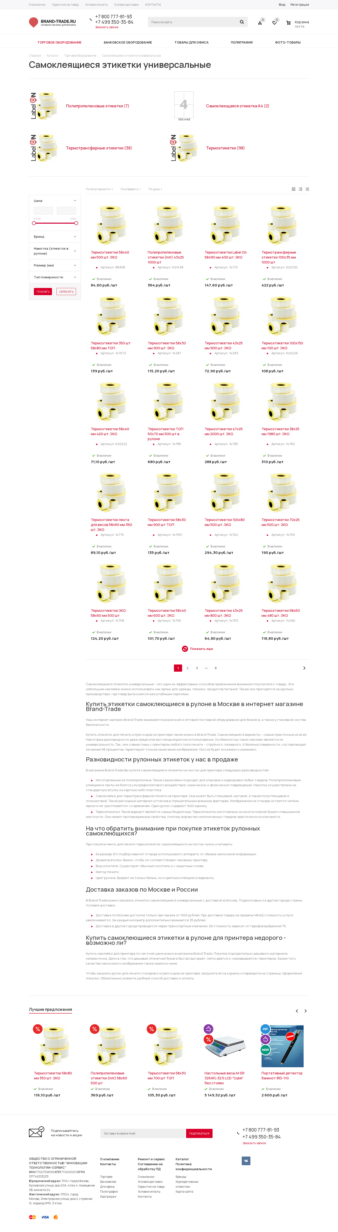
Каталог (182, 1159)
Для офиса (107, 1187)
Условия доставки (150, 1182)
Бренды (181, 1177)
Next (305, 1011)
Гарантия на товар (151, 1187)
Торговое (106, 1177)
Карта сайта (184, 1191)
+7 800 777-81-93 (113, 16)
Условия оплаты (149, 1191)
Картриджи (108, 1196)
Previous (297, 1011)
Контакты (108, 1164)
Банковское (108, 1182)
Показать (43, 291)
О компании (109, 1159)
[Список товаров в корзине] (298, 25)
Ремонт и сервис (151, 1159)
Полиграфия (109, 1191)
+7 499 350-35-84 (114, 22)
